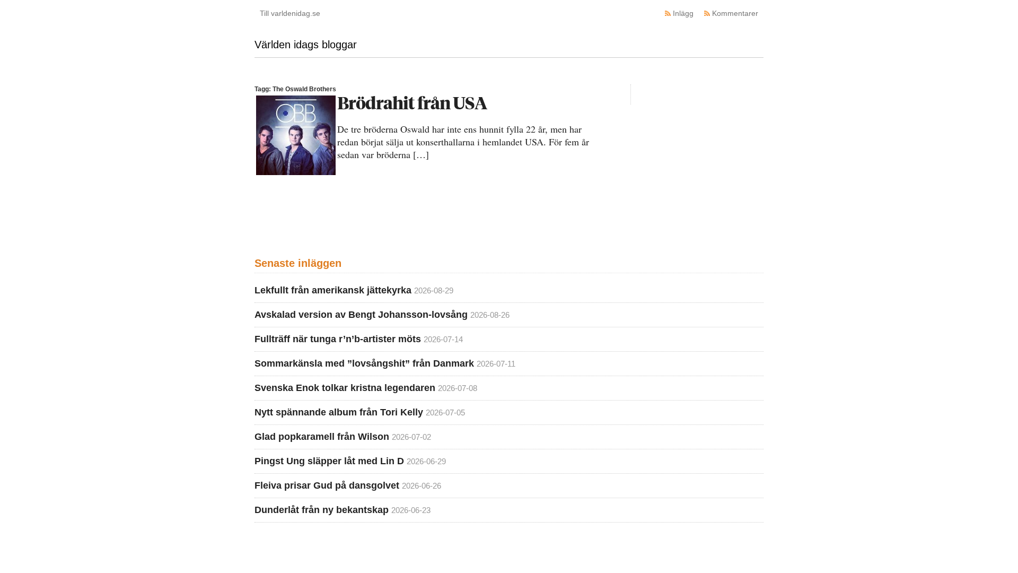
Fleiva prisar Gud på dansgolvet (326, 485)
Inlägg (683, 13)
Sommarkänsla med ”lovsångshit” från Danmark (364, 363)
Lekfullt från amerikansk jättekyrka (332, 290)
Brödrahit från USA (412, 102)
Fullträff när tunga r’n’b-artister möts (337, 339)
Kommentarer (735, 13)
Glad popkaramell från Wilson (321, 436)
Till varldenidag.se (290, 13)
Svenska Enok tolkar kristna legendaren (344, 388)
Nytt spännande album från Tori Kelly (338, 412)
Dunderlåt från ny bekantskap (321, 510)
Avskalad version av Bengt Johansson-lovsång (361, 314)
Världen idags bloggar (305, 44)
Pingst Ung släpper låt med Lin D (329, 461)
